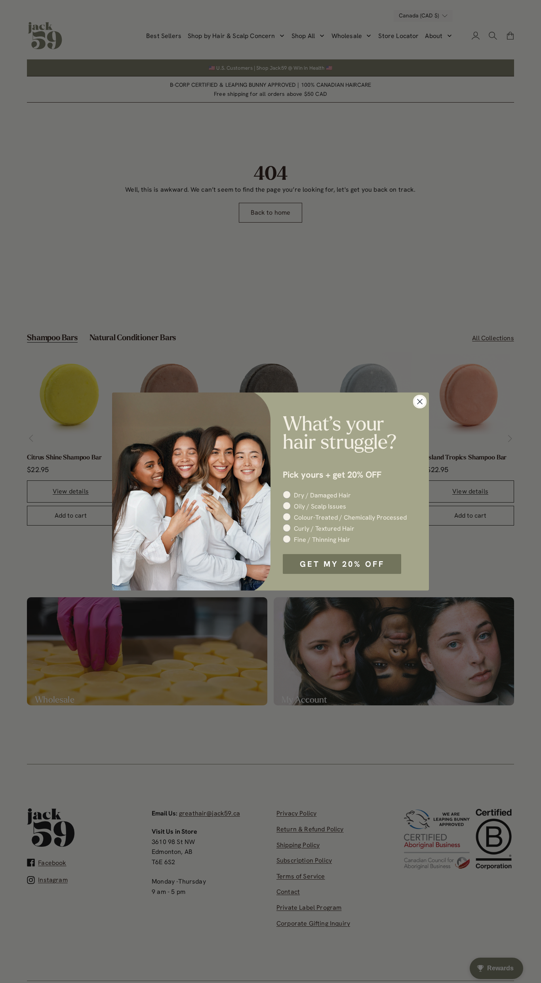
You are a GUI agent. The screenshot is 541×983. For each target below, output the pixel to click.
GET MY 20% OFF (342, 564)
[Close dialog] (420, 402)
